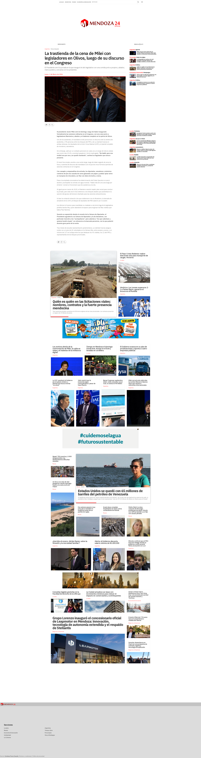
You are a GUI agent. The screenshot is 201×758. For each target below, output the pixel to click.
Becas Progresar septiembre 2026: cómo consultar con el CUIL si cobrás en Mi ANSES (113, 382)
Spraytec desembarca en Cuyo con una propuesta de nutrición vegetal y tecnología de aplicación (137, 644)
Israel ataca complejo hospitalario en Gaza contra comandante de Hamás (112, 508)
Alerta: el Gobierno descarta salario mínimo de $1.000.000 (107, 542)
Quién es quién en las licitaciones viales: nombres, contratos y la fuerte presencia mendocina (146, 68)
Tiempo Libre (49, 730)
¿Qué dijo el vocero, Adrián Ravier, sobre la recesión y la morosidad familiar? (70, 542)
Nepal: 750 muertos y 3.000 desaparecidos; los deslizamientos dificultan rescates (62, 458)
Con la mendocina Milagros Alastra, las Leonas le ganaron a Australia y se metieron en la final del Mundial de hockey (146, 142)
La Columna (7, 737)
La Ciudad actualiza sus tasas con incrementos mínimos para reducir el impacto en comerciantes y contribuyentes (103, 594)
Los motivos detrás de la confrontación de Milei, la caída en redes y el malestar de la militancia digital (67, 349)
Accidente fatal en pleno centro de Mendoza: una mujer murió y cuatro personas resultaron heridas (146, 134)
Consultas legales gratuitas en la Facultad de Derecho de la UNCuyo (67, 593)
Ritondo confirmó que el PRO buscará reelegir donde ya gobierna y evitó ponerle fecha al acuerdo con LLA (138, 543)
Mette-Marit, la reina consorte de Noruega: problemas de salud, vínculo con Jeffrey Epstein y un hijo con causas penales (138, 510)
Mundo (74, 2)
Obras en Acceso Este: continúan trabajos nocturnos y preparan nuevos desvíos (145, 166)
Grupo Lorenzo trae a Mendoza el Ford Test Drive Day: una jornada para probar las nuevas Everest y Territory (138, 595)
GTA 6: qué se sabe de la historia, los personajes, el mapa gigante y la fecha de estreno (146, 76)
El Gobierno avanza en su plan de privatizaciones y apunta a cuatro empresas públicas (146, 83)
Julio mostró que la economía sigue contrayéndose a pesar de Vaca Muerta (86, 382)
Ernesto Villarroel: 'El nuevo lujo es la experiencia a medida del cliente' (137, 618)
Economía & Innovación (84, 2)
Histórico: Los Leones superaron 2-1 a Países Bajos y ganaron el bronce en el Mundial (134, 289)
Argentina (68, 2)
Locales (122, 260)
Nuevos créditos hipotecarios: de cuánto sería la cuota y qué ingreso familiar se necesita (146, 150)
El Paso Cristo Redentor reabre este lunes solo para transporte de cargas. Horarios (134, 255)
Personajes (48, 733)
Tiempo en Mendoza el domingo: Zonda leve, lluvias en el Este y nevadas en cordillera (99, 348)
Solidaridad (7, 735)
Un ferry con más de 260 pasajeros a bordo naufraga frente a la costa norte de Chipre (62, 484)
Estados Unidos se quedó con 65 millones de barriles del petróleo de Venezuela (110, 492)
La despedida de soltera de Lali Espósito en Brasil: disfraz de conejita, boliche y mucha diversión (146, 60)
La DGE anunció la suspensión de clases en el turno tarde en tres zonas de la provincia (145, 158)
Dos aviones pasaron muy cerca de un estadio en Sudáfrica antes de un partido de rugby (86, 509)
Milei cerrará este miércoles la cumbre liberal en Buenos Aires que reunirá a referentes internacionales (146, 53)
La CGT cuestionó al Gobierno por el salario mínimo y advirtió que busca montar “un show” (62, 382)
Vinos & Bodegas (50, 735)
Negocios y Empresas (134, 623)
